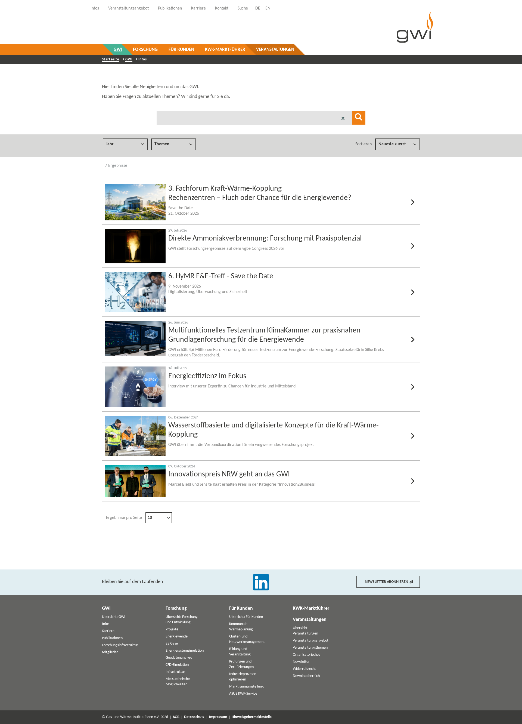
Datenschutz (194, 717)
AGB (176, 717)
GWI (118, 49)
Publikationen (112, 638)
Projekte (172, 629)
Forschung (145, 49)
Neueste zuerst (392, 144)
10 (150, 518)
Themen (161, 144)
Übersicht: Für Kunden (246, 617)
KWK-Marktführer (225, 49)
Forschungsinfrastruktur (120, 645)
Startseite (110, 59)
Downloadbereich (306, 676)
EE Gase (172, 644)
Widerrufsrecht (304, 669)
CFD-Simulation (177, 665)
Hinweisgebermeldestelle (252, 717)
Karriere (108, 631)
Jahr (110, 144)
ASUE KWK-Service (243, 694)
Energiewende (177, 636)
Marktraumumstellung (246, 687)
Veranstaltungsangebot (310, 641)
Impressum (218, 717)
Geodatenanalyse (179, 658)
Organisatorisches (306, 655)
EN (267, 8)
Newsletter (301, 662)
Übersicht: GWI (113, 617)
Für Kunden (181, 49)
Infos (105, 624)
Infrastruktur (175, 672)
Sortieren (363, 144)
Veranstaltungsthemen (310, 648)
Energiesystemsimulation (185, 651)
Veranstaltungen (275, 49)
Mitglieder (110, 652)
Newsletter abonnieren (386, 582)
